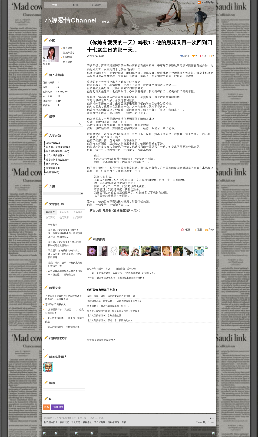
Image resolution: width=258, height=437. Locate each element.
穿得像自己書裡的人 (55, 304)
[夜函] (113, 251)
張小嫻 (46, 64)
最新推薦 (77, 212)
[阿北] (146, 251)
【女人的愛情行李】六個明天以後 (62, 326)
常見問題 (75, 422)
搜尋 (80, 124)
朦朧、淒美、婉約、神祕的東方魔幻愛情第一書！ (112, 296)
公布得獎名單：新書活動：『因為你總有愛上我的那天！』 (126, 273)
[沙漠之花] (92, 251)
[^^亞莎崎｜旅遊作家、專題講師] (124, 251)
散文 (108, 268)
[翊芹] (103, 251)
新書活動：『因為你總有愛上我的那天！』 (108, 306)
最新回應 (64, 212)
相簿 (75, 5)
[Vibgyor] (210, 251)
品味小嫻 (131, 268)
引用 (199, 229)
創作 (100, 268)
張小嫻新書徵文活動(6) (57, 159)
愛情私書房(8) (53, 168)
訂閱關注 (67, 57)
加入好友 (67, 48)
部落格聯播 (57, 407)
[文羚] (178, 251)
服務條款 (87, 422)
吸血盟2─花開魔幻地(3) (58, 147)
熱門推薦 (77, 217)
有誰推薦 (99, 239)
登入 (191, 434)
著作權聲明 (99, 422)
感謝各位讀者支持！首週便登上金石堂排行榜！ (121, 277)
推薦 (187, 229)
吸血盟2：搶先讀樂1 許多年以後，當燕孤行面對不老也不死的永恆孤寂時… (65, 254)
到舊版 (105, 21)
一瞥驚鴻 (52, 224)
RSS (46, 407)
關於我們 (64, 422)
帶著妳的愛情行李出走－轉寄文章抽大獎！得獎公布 (113, 310)
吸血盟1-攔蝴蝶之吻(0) (57, 151)
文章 (54, 5)
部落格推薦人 (58, 356)
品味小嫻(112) (53, 142)
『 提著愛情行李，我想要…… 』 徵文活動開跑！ (64, 311)
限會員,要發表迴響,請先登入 (101, 340)
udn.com (210, 422)
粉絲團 (50, 434)
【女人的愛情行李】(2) (57, 155)
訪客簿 (96, 5)
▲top (211, 418)
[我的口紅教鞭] (156, 251)
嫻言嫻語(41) (52, 164)
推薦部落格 (69, 52)
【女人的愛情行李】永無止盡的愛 (104, 315)
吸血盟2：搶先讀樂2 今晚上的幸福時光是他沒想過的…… (64, 244)
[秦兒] (135, 251)
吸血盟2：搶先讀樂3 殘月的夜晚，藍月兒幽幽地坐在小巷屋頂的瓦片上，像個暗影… (65, 233)
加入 (198, 434)
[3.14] (199, 251)
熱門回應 (64, 217)
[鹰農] (188, 251)
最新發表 (50, 212)
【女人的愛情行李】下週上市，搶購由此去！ (110, 320)
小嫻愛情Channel (71, 20)
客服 (123, 422)
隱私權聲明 (113, 422)
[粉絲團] (44, 433)
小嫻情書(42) (52, 172)
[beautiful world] (167, 251)
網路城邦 (206, 434)
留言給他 (67, 61)
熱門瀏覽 (50, 217)
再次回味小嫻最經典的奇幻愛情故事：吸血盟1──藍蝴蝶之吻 (65, 273)
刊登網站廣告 (51, 422)
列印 (211, 229)
